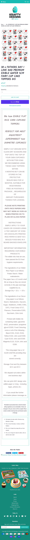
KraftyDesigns (14, 531)
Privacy (15, 501)
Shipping (3, 86)
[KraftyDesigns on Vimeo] (25, 516)
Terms (15, 499)
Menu (4, 2)
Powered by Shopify (23, 531)
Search (15, 497)
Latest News (15, 465)
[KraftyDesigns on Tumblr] (19, 516)
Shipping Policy (15, 505)
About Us (15, 509)
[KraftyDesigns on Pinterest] (10, 516)
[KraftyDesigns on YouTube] (22, 516)
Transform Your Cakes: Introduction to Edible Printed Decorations (15, 468)
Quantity (3, 89)
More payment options (15, 105)
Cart (28, 1)
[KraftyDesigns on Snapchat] (16, 516)
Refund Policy (15, 503)
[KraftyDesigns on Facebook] (7, 516)
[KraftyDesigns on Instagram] (13, 516)
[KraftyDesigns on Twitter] (4, 516)
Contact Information (15, 507)
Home (2, 24)
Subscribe (24, 527)
